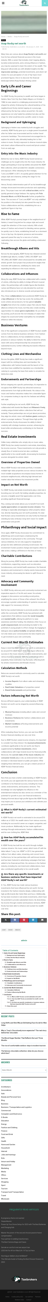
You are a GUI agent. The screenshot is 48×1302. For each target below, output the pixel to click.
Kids (3, 1158)
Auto (3, 1094)
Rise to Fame (8, 960)
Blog (3, 1100)
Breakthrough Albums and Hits (16, 962)
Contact (28, 1300)
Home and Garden (8, 1144)
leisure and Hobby (8, 1161)
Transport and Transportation (12, 1192)
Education (5, 1121)
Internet (4, 1151)
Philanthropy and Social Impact (14, 981)
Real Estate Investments (12, 974)
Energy (4, 1124)
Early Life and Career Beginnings (14, 953)
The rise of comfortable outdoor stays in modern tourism (23, 1046)
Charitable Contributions (14, 983)
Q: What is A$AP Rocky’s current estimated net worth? (25, 996)
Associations (6, 1090)
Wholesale (5, 1199)
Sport (3, 1185)
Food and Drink (7, 1134)
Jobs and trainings (8, 1155)
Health (3, 1141)
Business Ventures (10, 967)
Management (6, 1165)
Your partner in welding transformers (14, 1239)
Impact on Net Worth (13, 978)
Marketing (5, 1168)
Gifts (3, 1138)
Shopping (5, 1182)
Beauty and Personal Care (11, 1097)
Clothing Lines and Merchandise (17, 969)
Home (7, 1297)
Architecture (6, 1087)
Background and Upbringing (16, 955)
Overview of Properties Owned (16, 976)
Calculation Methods (13, 990)
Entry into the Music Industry (16, 957)
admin (23, 47)
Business (4, 1104)
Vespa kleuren (6, 1221)
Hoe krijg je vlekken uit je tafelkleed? (14, 1256)
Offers (3, 1175)
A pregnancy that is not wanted (12, 1218)
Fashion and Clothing (9, 1127)
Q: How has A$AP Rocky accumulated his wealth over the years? (26, 999)
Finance (4, 1131)
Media (3, 40)
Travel (3, 1195)
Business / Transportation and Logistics (16, 1107)
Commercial (6, 1110)
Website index (19, 1300)
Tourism (4, 1189)
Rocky (10, 930)
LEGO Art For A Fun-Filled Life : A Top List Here (18, 1250)
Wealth (17, 930)
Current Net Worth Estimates (13, 988)
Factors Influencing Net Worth (16, 992)
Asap (4, 930)
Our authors (29, 1297)
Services (4, 1178)
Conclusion (8, 994)
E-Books (4, 1117)
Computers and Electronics (11, 1114)
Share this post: (12, 1006)
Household (5, 1148)
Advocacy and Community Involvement (19, 985)
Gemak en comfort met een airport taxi (15, 1247)
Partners (38, 1297)
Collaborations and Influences (16, 964)
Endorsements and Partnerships (17, 971)
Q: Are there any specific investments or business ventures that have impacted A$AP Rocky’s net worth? (27, 1003)
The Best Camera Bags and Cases (13, 1242)
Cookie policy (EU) (17, 1297)
